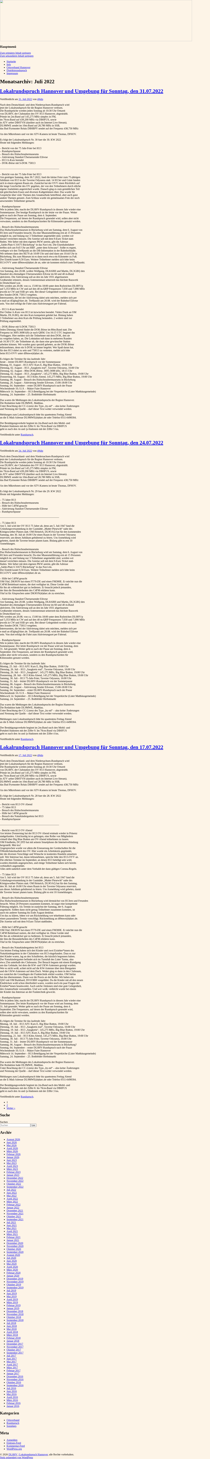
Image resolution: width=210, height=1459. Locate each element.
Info (9, 64)
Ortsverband (13, 1420)
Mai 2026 (12, 1145)
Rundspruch (27, 434)
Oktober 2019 (14, 1284)
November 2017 (15, 1346)
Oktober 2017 (14, 1349)
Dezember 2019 (15, 1278)
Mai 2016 (12, 1394)
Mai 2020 (12, 1263)
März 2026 (12, 1151)
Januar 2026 (13, 1157)
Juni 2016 (12, 1391)
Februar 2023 (14, 1172)
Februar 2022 (14, 1204)
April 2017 (12, 1364)
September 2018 (15, 1320)
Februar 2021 (14, 1237)
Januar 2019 (13, 1308)
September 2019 (15, 1287)
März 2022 (12, 1201)
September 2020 (15, 1252)
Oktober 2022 (14, 1183)
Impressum (12, 73)
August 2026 (13, 1139)
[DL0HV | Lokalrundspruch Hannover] (96, 40)
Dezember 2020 (15, 1243)
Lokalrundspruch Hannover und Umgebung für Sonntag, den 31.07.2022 (81, 91)
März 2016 (12, 1400)
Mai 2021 (12, 1228)
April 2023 (12, 1166)
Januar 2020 (13, 1275)
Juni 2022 (12, 1192)
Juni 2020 (12, 1261)
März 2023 (12, 1169)
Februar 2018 (14, 1338)
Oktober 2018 (14, 1317)
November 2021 (15, 1213)
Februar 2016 (14, 1403)
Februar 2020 (14, 1272)
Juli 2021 (11, 1222)
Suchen (4, 1122)
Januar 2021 (13, 1240)
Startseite (11, 61)
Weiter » (11, 1108)
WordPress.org (14, 1448)
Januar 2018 (13, 1341)
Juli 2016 (11, 1388)
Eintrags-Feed (14, 1443)
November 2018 (15, 1314)
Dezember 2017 (15, 1343)
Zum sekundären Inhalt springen (16, 55)
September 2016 (15, 1385)
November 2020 (15, 1246)
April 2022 (12, 1198)
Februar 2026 (14, 1154)
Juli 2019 (11, 1290)
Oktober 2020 (14, 1249)
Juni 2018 (12, 1326)
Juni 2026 (12, 1142)
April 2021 (12, 1231)
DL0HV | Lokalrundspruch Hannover (28, 1454)
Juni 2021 (12, 1225)
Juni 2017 (12, 1358)
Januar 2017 (13, 1373)
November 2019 (15, 1281)
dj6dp (40, 99)
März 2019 (12, 1302)
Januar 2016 (13, 1406)
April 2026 (12, 1148)
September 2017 (15, 1352)
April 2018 (12, 1332)
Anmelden (12, 1440)
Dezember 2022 (15, 1178)
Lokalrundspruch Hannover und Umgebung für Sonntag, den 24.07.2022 (81, 443)
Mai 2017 (12, 1361)
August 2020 (13, 1255)
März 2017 (12, 1367)
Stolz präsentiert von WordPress (16, 1457)
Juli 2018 (11, 1323)
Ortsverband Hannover (18, 67)
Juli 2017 (11, 1355)
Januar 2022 (13, 1207)
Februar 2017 (14, 1370)
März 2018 (12, 1335)
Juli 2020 (11, 1258)
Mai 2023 (12, 1163)
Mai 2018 (12, 1329)
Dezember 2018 (15, 1311)
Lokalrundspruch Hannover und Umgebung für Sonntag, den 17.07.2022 (81, 747)
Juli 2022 (11, 1189)
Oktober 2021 (14, 1216)
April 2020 (12, 1266)
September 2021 (15, 1219)
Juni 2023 (12, 1160)
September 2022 (15, 1186)
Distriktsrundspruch (17, 70)
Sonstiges (11, 1426)
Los (33, 1125)
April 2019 (12, 1299)
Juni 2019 (12, 1293)
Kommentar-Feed (16, 1446)
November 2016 (15, 1379)
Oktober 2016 (14, 1382)
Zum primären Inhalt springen (15, 53)
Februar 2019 (14, 1305)
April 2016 (12, 1397)
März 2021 (12, 1234)
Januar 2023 (13, 1175)
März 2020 (12, 1269)
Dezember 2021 (15, 1210)
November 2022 (15, 1181)
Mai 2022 (12, 1195)
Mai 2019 (12, 1296)
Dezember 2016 (15, 1376)
